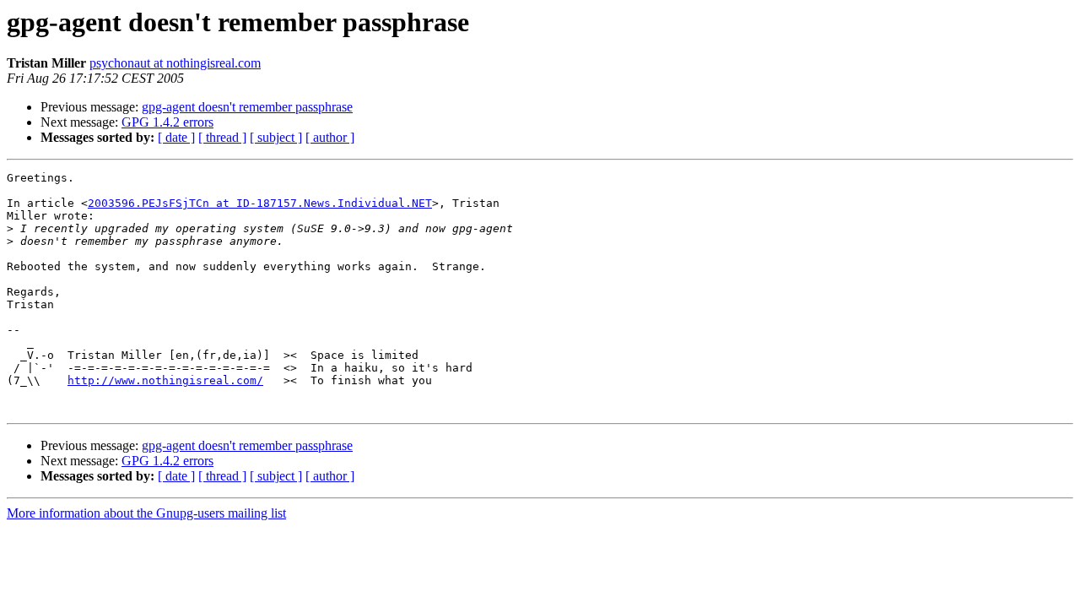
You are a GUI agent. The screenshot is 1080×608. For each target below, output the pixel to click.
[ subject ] (276, 137)
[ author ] (329, 137)
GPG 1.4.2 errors (167, 122)
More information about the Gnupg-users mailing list (146, 513)
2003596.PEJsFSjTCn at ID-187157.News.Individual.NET (260, 203)
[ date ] (176, 137)
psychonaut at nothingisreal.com (175, 63)
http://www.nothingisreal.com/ (165, 380)
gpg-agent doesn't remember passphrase (247, 107)
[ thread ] (222, 137)
